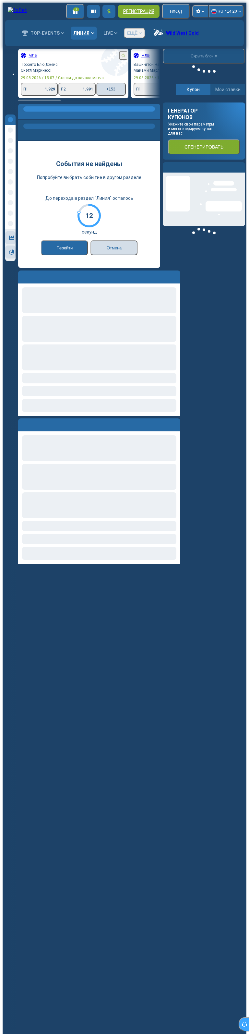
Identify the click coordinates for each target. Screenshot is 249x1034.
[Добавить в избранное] (123, 55)
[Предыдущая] (23, 423)
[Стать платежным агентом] (93, 11)
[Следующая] (38, 423)
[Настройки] (200, 11)
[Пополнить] (108, 11)
